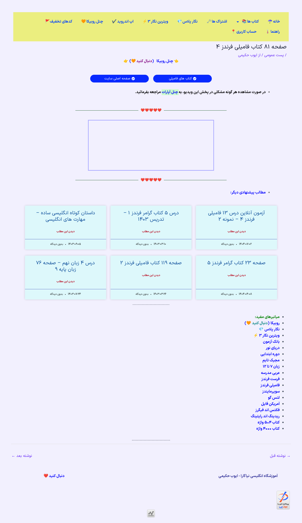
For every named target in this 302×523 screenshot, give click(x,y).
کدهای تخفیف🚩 (58, 22)
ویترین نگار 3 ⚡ (155, 22)
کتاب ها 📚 (250, 22)
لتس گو (274, 398)
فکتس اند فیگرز (267, 410)
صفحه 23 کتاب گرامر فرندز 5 (236, 263)
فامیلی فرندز (270, 385)
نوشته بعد (21, 456)
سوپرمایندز (271, 392)
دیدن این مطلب (236, 232)
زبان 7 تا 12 (271, 367)
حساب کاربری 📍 (243, 32)
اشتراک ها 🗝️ (216, 22)
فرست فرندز (270, 379)
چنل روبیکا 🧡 (92, 22)
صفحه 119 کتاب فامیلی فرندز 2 (151, 263)
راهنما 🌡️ (272, 32)
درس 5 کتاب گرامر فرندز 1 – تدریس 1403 (151, 216)
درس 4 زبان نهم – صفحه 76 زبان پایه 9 (65, 266)
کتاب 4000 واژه (268, 429)
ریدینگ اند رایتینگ (265, 416)
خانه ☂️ (274, 22)
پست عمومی (274, 55)
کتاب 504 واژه (269, 422)
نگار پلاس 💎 (187, 22)
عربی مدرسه (270, 373)
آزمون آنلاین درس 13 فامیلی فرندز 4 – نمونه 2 (236, 216)
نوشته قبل (280, 456)
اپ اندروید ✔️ (123, 22)
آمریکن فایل (270, 404)
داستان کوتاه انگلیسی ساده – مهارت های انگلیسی (65, 216)
